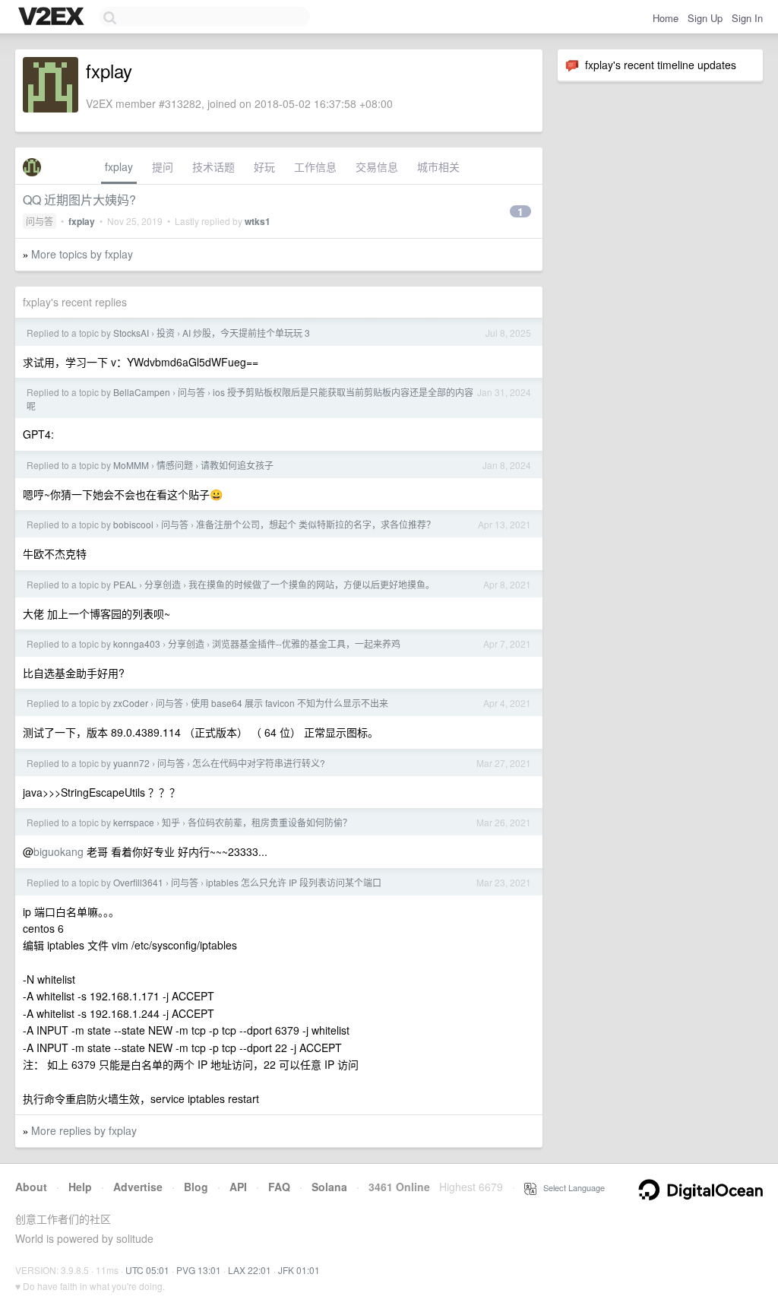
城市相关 (438, 166)
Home (665, 18)
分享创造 (162, 584)
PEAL (125, 584)
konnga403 (136, 643)
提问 (162, 166)
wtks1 (257, 221)
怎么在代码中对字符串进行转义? (258, 762)
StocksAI (131, 332)
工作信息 (315, 166)
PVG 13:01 (198, 1269)
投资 (166, 332)
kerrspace (133, 822)
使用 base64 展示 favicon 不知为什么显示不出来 (289, 702)
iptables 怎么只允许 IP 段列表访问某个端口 (293, 882)
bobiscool (133, 524)
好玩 (264, 166)
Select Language (570, 1187)
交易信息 (377, 166)
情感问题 (175, 464)
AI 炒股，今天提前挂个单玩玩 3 (246, 332)
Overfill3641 (138, 882)
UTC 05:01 (147, 1269)
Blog (196, 1186)
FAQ (279, 1186)
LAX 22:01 (249, 1269)
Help (80, 1186)
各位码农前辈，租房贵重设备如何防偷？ (270, 822)
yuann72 (131, 762)
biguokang (58, 851)
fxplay (119, 166)
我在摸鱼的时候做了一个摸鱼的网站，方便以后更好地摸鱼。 (311, 584)
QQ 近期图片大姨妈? (79, 199)
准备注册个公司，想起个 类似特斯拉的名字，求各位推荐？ (315, 524)
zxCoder (130, 702)
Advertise (138, 1186)
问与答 (39, 220)
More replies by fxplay (84, 1130)
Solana (329, 1186)
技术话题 (213, 166)
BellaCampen (141, 391)
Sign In (747, 18)
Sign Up (705, 18)
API (238, 1186)
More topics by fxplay (82, 253)
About (31, 1186)
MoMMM (131, 464)
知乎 (171, 822)
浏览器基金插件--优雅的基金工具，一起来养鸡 (306, 643)
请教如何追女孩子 (237, 464)
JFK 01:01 (299, 1269)
